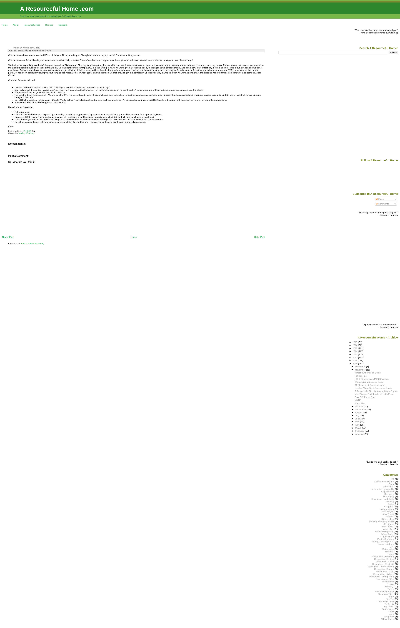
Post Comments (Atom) (32, 243)
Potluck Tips (361, 376)
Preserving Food (386, 544)
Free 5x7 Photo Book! (365, 397)
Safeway (389, 586)
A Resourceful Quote (384, 481)
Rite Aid (390, 584)
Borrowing (389, 494)
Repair (391, 554)
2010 (355, 363)
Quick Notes (388, 549)
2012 (355, 357)
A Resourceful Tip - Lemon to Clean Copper (376, 391)
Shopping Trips (385, 594)
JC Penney (389, 524)
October (359, 406)
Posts (381, 199)
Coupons (388, 506)
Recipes (49, 25)
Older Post (259, 237)
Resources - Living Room (381, 576)
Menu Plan (360, 403)
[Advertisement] (59, 36)
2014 (355, 351)
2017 (355, 342)
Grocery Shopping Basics (381, 521)
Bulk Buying (388, 496)
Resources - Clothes (384, 559)
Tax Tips (390, 599)
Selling (391, 589)
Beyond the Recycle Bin (382, 489)
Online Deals (386, 534)
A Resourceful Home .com (57, 8)
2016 (355, 345)
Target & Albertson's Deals (368, 372)
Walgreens (389, 616)
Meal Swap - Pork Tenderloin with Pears (374, 394)
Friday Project (387, 514)
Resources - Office (385, 579)
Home (5, 25)
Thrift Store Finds (385, 601)
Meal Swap (387, 526)
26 (393, 479)
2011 (355, 360)
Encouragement (386, 509)
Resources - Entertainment (381, 566)
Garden (389, 516)
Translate (62, 25)
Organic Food (387, 536)
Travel (391, 611)
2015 (355, 348)
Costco (391, 504)
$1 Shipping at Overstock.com (369, 385)
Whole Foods (387, 619)
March (358, 428)
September (361, 409)
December (360, 366)
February (360, 431)
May (357, 421)
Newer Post (8, 237)
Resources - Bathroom (383, 556)
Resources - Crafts (385, 561)
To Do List (389, 604)
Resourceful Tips (32, 25)
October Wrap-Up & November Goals (29, 50)
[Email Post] (33, 131)
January (359, 434)
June (358, 418)
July (357, 415)
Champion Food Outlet (383, 499)
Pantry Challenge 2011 (383, 541)
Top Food (388, 606)
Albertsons (388, 486)
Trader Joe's (388, 609)
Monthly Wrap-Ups (26, 133)
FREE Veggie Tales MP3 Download (372, 379)
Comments (383, 203)
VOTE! (358, 400)
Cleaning (390, 501)
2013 (355, 354)
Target (391, 596)
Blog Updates (387, 491)
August (359, 412)
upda (391, 614)
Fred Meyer (387, 511)
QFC (392, 546)
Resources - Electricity (383, 564)
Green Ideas (388, 519)
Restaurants (388, 581)
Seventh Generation (384, 591)
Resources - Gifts (384, 571)
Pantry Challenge (385, 539)
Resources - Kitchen (383, 574)
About (15, 25)
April (357, 425)
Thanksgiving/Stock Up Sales (369, 382)
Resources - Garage (384, 569)
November (360, 369)
